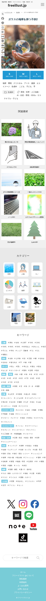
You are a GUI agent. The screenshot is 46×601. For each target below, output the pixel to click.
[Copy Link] (2, 50)
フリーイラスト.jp (24, 598)
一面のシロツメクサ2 (34, 192)
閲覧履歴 (23, 579)
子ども (15, 98)
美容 (4, 465)
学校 (37, 290)
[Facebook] (2, 18)
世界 (28, 92)
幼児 (44, 347)
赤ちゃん (36, 347)
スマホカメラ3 (11, 167)
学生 (12, 350)
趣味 (10, 465)
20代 (38, 342)
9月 (39, 378)
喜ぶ (12, 366)
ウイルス (14, 477)
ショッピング (37, 453)
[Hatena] (2, 32)
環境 (22, 92)
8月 (33, 378)
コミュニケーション (10, 442)
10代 (31, 342)
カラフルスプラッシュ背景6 (34, 217)
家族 (36, 446)
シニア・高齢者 (22, 350)
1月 (36, 374)
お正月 (11, 394)
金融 (12, 414)
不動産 (5, 414)
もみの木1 (34, 242)
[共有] (2, 54)
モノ (37, 274)
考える (26, 366)
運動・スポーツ (25, 477)
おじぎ (5, 370)
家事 (22, 446)
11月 (11, 382)
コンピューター (7, 426)
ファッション (29, 457)
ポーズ (4, 366)
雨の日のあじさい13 (11, 142)
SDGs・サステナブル (35, 418)
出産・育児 (38, 450)
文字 (4, 485)
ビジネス (9, 290)
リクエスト (31, 481)
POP (39, 481)
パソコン (20, 426)
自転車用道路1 (34, 167)
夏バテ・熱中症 (26, 469)
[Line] (2, 23)
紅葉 (15, 406)
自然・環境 (24, 95)
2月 (42, 374)
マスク (5, 477)
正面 (30, 358)
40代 (11, 347)
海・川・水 (29, 386)
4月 (10, 378)
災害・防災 (18, 438)
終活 (25, 465)
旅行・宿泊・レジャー (21, 453)
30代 (4, 347)
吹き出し (20, 481)
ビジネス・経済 (7, 410)
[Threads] (2, 27)
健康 (23, 290)
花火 (32, 402)
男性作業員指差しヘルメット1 (34, 142)
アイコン (12, 485)
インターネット (19, 430)
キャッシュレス (22, 414)
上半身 (18, 358)
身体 (3, 358)
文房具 (30, 461)
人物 (23, 274)
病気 (39, 473)
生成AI (8, 92)
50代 (18, 347)
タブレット (7, 430)
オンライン (32, 430)
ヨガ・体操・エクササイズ (12, 473)
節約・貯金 (7, 453)
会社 (28, 410)
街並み (29, 446)
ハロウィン (7, 406)
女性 (17, 342)
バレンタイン (7, 398)
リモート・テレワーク (10, 418)
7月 (27, 378)
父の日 (13, 402)
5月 (15, 378)
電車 (39, 457)
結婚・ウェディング (10, 450)
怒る (39, 366)
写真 (16, 323)
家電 (12, 461)
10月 (4, 382)
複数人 (5, 354)
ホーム (23, 572)
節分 (34, 394)
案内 (24, 370)
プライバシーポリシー (23, 592)
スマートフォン (32, 426)
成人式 (27, 394)
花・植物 (6, 390)
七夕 (26, 402)
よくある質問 (23, 585)
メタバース (29, 434)
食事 (4, 457)
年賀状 (19, 394)
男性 (11, 342)
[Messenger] (2, 41)
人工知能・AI (7, 434)
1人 (32, 350)
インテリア (13, 446)
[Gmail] (2, 36)
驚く (19, 366)
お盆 (39, 402)
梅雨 (20, 402)
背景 (9, 274)
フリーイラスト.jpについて (23, 575)
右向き (42, 358)
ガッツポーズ (15, 370)
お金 (9, 307)
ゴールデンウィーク (33, 398)
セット (21, 485)
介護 (32, 473)
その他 (4, 481)
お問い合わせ (23, 589)
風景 (38, 386)
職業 (34, 410)
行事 (3, 394)
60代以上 (26, 347)
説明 (31, 370)
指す (37, 370)
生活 (3, 446)
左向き (5, 362)
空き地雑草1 (11, 242)
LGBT (24, 342)
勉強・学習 (21, 461)
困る (33, 366)
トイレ (18, 465)
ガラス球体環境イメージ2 (11, 192)
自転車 (5, 461)
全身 (11, 358)
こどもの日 (19, 398)
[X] (2, 14)
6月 (21, 378)
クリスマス (24, 406)
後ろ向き (14, 362)
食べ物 (11, 457)
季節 (23, 307)
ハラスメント (7, 422)
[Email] (2, 45)
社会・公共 (6, 438)
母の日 (5, 402)
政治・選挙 (29, 438)
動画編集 (18, 434)
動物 (3, 374)
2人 (38, 350)
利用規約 (23, 582)
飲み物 (19, 457)
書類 (42, 461)
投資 (23, 418)
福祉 (26, 473)
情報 (41, 410)
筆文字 (37, 307)
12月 (17, 382)
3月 (4, 378)
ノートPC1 (11, 217)
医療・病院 (13, 469)
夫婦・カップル (25, 450)
